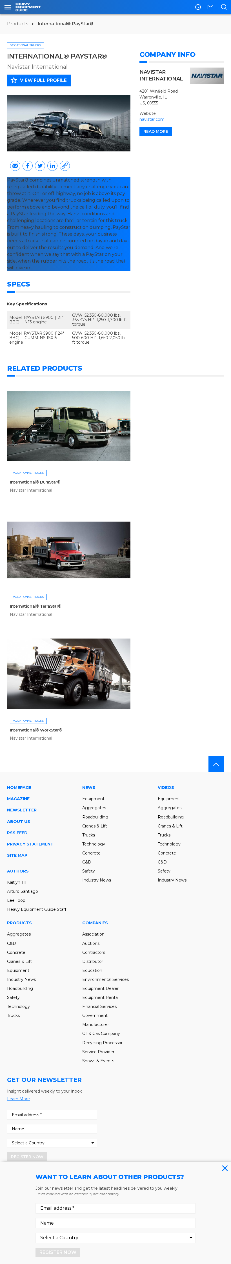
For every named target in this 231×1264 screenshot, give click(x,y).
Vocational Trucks (25, 45)
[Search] (224, 7)
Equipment (93, 799)
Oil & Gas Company (101, 1033)
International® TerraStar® (35, 606)
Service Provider (98, 1052)
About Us (18, 821)
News (88, 787)
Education (92, 970)
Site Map (17, 855)
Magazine (18, 799)
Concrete (91, 853)
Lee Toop (16, 900)
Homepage (19, 787)
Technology (93, 844)
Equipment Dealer (100, 988)
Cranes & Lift (94, 826)
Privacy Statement (30, 844)
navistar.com (152, 119)
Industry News (96, 880)
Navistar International (37, 66)
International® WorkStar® (36, 730)
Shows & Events (98, 1061)
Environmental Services (105, 979)
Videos (166, 787)
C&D (86, 862)
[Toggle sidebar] (7, 7)
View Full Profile (38, 80)
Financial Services (99, 1006)
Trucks (88, 835)
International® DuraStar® (35, 482)
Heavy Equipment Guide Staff (36, 909)
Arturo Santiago (22, 891)
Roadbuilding (95, 817)
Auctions (90, 943)
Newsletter (22, 810)
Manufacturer (95, 1024)
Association (93, 934)
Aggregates (94, 808)
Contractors (93, 952)
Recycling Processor (102, 1043)
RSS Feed (17, 833)
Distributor (92, 961)
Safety (88, 871)
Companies (95, 923)
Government (95, 1015)
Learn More (18, 1098)
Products (18, 23)
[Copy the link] (65, 166)
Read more (155, 131)
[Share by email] (15, 166)
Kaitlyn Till (16, 882)
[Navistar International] (207, 76)
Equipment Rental (100, 997)
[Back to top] (216, 764)
